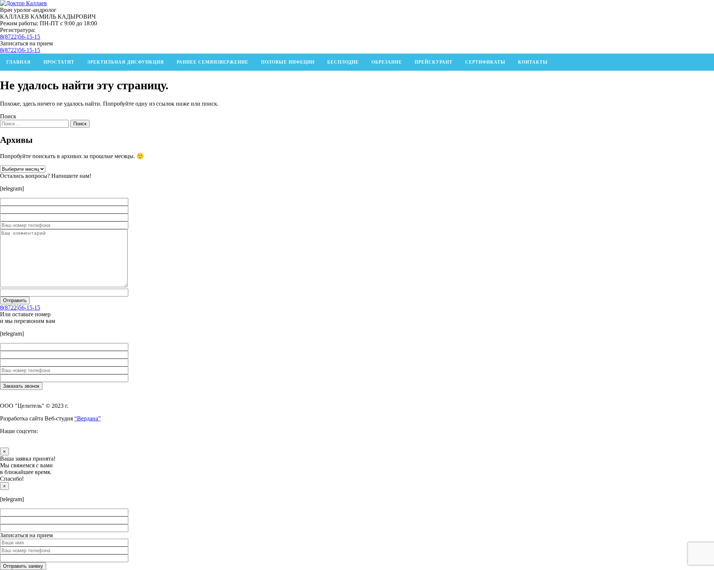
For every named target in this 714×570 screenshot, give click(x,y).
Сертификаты (485, 62)
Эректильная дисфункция (125, 62)
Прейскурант (434, 62)
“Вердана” (87, 418)
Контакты (533, 62)
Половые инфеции (288, 62)
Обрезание (387, 62)
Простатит (59, 62)
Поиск (8, 116)
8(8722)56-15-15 (20, 36)
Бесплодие (343, 62)
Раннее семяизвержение (212, 62)
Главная (18, 62)
